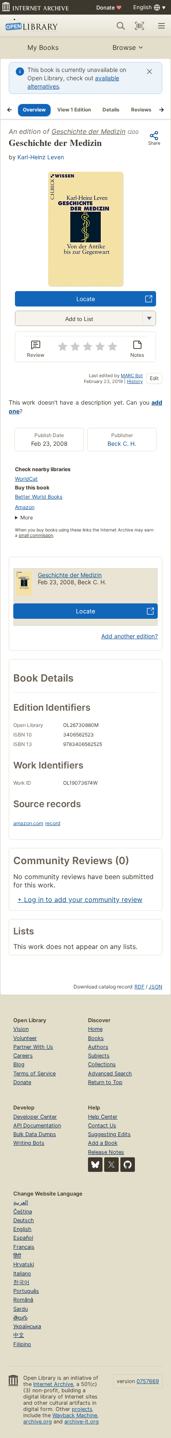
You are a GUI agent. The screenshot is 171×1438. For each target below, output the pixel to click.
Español (23, 1238)
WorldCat (26, 479)
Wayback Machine (74, 1415)
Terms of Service (34, 1073)
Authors (98, 1047)
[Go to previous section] (9, 110)
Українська (27, 1326)
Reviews (141, 109)
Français (23, 1247)
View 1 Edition (74, 109)
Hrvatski (23, 1264)
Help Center (102, 1117)
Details (111, 109)
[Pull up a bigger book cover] (85, 283)
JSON (155, 986)
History (135, 381)
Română (23, 1300)
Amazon (24, 507)
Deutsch (23, 1220)
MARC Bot (132, 375)
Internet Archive (53, 1384)
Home (95, 1029)
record (52, 823)
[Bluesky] (95, 1164)
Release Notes (106, 1152)
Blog (18, 1064)
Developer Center (35, 1117)
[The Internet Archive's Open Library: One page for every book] (38, 25)
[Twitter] (111, 1164)
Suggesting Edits (109, 1134)
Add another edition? (129, 636)
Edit (154, 378)
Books (96, 1038)
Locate (85, 298)
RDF (139, 986)
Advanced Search (110, 1073)
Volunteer (25, 1038)
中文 (18, 1335)
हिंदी (17, 1256)
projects (82, 1409)
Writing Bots (28, 1143)
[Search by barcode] (139, 26)
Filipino (22, 1344)
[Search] (121, 26)
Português (26, 1291)
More (26, 517)
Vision (21, 1029)
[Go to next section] (161, 110)
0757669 (148, 1381)
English (22, 1229)
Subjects (99, 1056)
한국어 (21, 1282)
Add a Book (102, 1143)
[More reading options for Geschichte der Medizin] (149, 318)
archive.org (37, 1421)
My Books (43, 47)
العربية (20, 1202)
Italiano (22, 1273)
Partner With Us (33, 1047)
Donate (109, 7)
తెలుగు (20, 1317)
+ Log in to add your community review (79, 899)
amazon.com (28, 823)
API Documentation (37, 1125)
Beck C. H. (121, 443)
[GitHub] (127, 1164)
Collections (102, 1064)
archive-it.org (81, 1421)
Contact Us (102, 1125)
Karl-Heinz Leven (40, 157)
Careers (23, 1056)
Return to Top (105, 1082)
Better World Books (39, 497)
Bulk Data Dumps (34, 1134)
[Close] (149, 71)
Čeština (22, 1211)
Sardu (20, 1309)
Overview (34, 109)
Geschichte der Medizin (88, 131)
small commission (36, 535)
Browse (124, 47)
